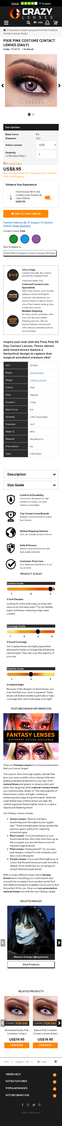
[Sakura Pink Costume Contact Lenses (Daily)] (45, 1022)
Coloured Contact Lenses (22, 30)
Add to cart (27, 213)
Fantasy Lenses (38, 380)
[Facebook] (22, 1105)
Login (44, 1061)
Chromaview (37, 372)
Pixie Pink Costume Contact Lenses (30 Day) (29, 253)
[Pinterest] (39, 1105)
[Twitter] (34, 1105)
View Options (21, 225)
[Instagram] (28, 1105)
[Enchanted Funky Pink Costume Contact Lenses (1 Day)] (16, 1022)
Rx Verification (14, 163)
